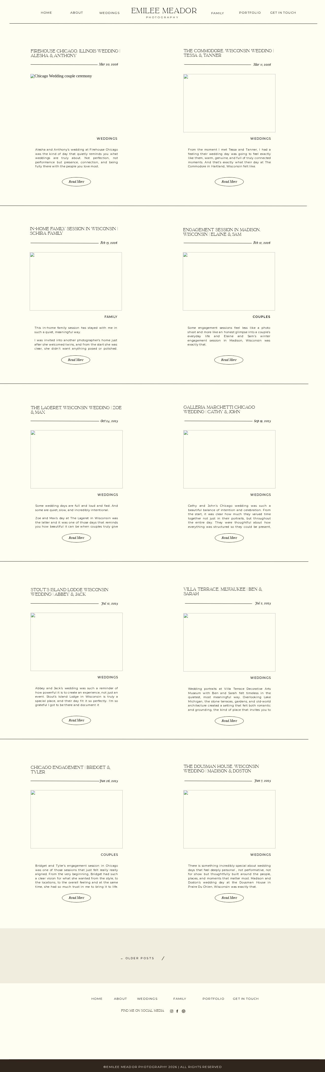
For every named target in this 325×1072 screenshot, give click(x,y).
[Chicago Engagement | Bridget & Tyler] (76, 819)
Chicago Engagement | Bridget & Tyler (70, 770)
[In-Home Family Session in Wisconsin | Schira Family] (76, 281)
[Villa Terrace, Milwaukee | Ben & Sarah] (229, 642)
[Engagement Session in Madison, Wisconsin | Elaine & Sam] (229, 281)
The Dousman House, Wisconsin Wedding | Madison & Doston (221, 769)
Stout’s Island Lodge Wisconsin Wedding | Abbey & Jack (69, 592)
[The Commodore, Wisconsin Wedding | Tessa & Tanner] (229, 103)
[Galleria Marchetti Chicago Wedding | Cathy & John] (229, 459)
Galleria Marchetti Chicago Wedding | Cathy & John (219, 409)
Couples (261, 317)
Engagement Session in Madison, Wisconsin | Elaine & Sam (222, 232)
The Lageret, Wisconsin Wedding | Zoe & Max (76, 410)
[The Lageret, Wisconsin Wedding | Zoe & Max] (76, 459)
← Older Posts (137, 958)
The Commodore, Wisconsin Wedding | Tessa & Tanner (229, 53)
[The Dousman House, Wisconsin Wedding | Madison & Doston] (229, 819)
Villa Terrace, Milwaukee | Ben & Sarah (223, 591)
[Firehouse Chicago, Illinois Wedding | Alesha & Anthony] (76, 103)
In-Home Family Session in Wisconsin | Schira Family (74, 231)
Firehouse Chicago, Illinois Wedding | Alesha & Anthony (75, 53)
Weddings (107, 138)
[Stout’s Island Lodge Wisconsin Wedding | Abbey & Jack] (76, 642)
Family (111, 317)
